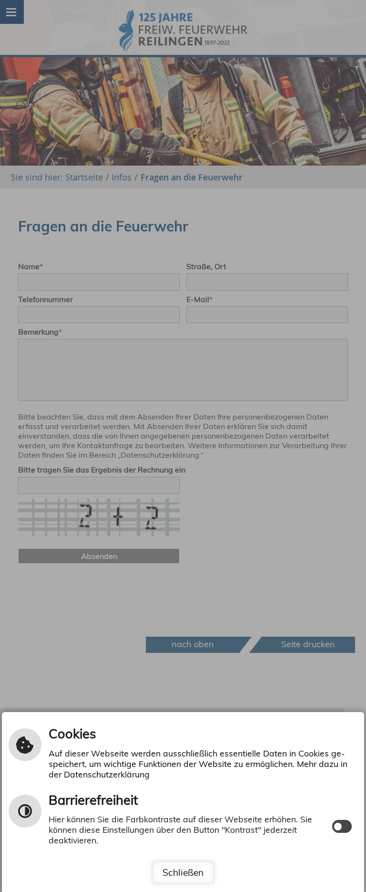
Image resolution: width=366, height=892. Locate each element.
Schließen (183, 872)
